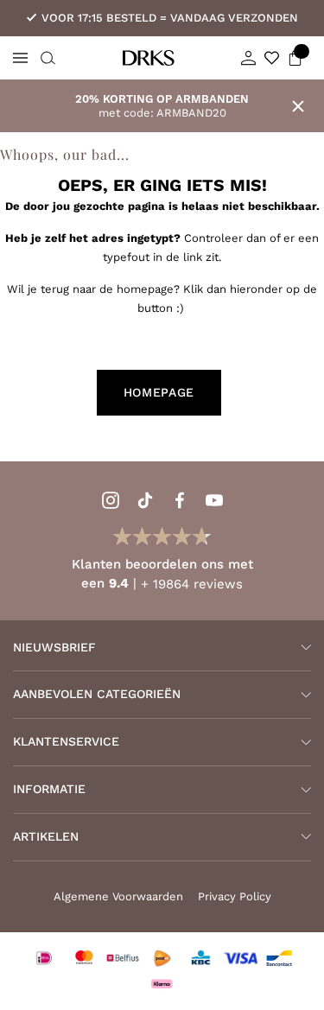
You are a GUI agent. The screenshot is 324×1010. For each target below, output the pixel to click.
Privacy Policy (234, 896)
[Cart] (295, 58)
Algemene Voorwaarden (118, 896)
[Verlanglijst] (271, 58)
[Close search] (45, 58)
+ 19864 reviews (192, 584)
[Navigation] (20, 58)
